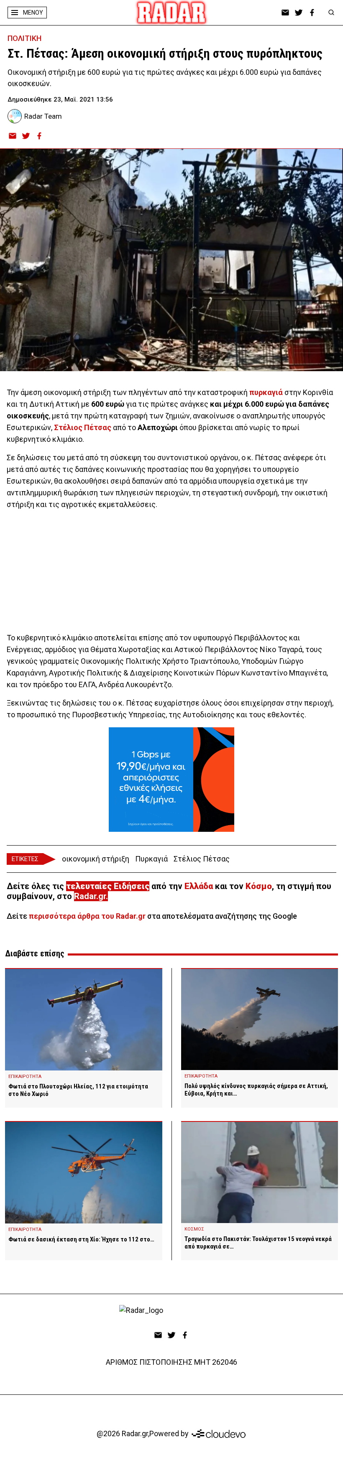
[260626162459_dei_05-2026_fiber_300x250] (171, 779)
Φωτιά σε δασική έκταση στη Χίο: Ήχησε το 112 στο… (81, 1239)
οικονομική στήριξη (95, 858)
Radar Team (43, 116)
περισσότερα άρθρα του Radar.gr (87, 916)
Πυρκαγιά (151, 858)
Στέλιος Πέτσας (202, 858)
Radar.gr (90, 896)
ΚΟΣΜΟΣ (194, 1229)
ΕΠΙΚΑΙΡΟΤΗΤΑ (24, 1076)
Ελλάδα (198, 886)
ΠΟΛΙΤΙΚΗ (24, 38)
